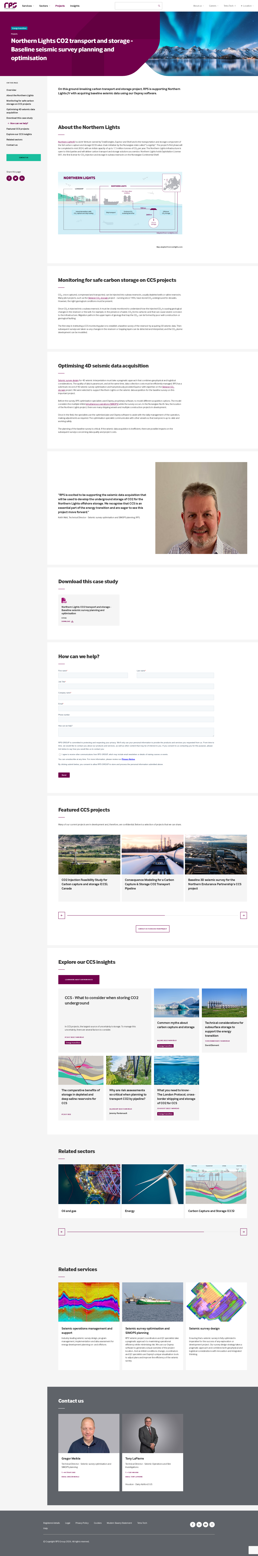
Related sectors (14, 139)
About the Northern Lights (20, 95)
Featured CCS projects (17, 128)
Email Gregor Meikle (70, 1477)
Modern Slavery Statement (119, 1522)
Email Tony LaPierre (134, 1477)
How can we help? (19, 123)
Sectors (43, 5)
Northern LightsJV (66, 141)
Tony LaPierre (134, 1458)
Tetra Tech (229, 5)
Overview (11, 89)
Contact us (11, 144)
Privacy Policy (82, 1522)
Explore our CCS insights (19, 134)
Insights (75, 5)
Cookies (97, 1522)
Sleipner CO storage (98, 297)
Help (45, 1528)
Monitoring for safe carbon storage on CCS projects (20, 102)
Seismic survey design (68, 380)
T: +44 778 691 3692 (68, 1472)
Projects (60, 5)
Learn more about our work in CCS (79, 980)
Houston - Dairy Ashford (136, 1484)
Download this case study (19, 117)
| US (150, 1484)
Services (27, 5)
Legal (67, 1522)
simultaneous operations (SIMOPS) (102, 404)
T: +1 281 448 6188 (131, 1472)
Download (66, 621)
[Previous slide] (61, 915)
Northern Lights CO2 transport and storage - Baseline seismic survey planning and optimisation (86, 610)
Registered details (51, 1522)
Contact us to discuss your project (152, 929)
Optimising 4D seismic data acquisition (20, 111)
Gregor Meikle (71, 1458)
